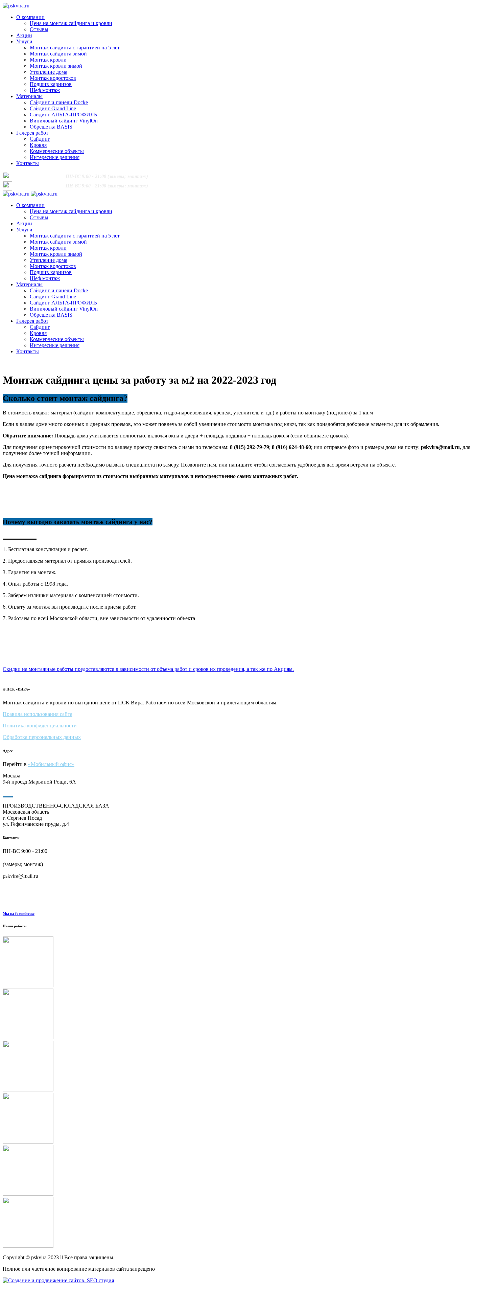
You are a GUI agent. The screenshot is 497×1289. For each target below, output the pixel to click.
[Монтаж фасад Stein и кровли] (248, 1119)
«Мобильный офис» (51, 764)
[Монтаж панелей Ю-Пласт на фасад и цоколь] (248, 962)
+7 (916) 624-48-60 (40, 176)
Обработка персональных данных (42, 737)
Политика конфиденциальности (40, 725)
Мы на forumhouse (18, 913)
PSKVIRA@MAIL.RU (231, 176)
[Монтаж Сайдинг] (248, 1223)
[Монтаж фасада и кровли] (248, 1171)
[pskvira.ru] (16, 5)
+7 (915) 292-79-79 (184, 176)
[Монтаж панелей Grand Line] (248, 1067)
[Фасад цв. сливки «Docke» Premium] (248, 1015)
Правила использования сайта (37, 714)
